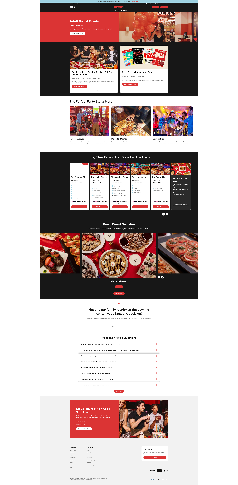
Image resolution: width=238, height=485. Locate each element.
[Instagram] (163, 479)
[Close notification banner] (167, 1)
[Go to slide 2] (119, 327)
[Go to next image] (162, 277)
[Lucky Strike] (152, 470)
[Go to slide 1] (116, 327)
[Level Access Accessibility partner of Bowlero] (152, 479)
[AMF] (71, 7)
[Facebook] (159, 479)
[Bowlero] (75, 7)
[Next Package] (167, 214)
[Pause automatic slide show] (113, 327)
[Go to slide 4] (125, 327)
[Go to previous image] (159, 277)
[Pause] (195, 39)
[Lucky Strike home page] (119, 7)
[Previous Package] (163, 214)
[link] (155, 7)
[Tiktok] (166, 479)
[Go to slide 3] (122, 327)
